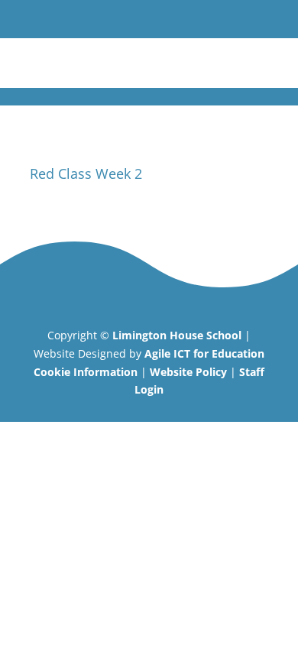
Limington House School (176, 335)
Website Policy (188, 372)
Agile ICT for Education (204, 353)
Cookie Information (86, 372)
